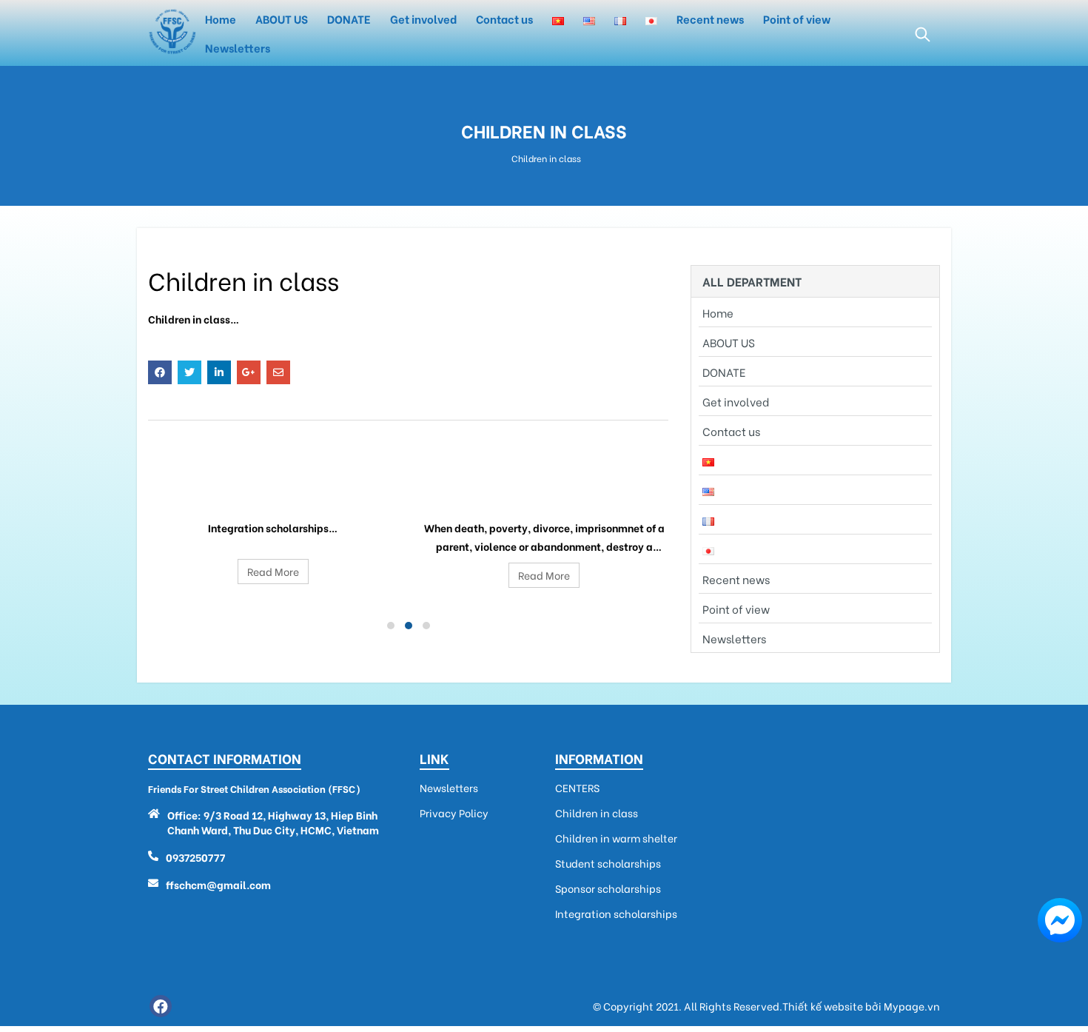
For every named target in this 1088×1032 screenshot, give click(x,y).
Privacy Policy (454, 812)
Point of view (796, 18)
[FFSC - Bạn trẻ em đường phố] (172, 32)
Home (220, 18)
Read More (273, 571)
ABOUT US (281, 18)
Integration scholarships (273, 491)
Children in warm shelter (544, 491)
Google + (249, 372)
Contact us (504, 18)
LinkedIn (219, 372)
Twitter (189, 372)
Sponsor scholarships (608, 888)
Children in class (596, 812)
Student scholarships (608, 863)
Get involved (423, 18)
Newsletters (237, 47)
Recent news (710, 18)
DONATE (349, 18)
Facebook (160, 372)
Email (278, 372)
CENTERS (577, 787)
